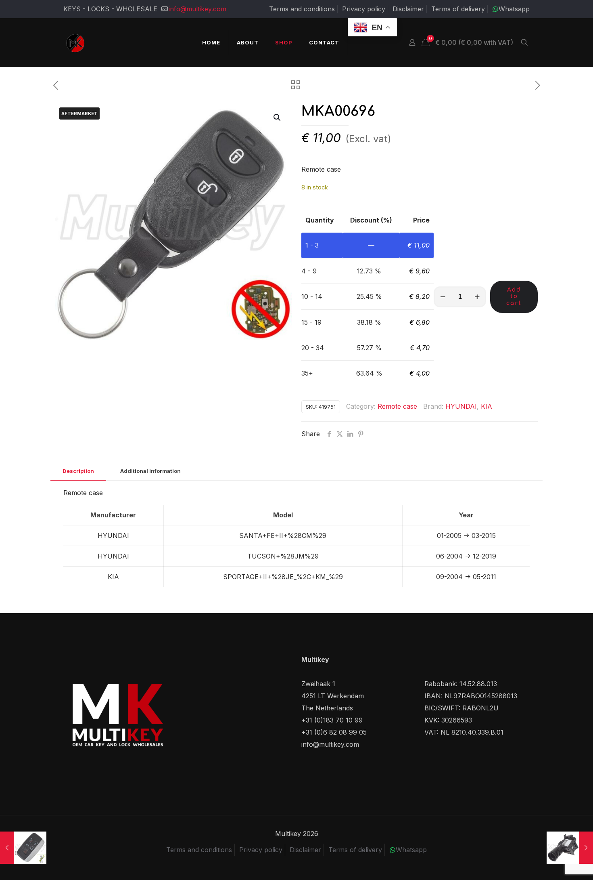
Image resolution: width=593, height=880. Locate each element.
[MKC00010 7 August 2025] (570, 848)
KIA (486, 406)
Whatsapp (514, 9)
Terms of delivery (458, 9)
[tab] (78, 471)
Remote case (397, 406)
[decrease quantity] (443, 296)
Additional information (150, 471)
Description (78, 471)
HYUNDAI (461, 406)
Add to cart (514, 297)
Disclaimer (408, 9)
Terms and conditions (302, 9)
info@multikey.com (197, 9)
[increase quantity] (477, 296)
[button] (277, 117)
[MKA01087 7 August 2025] (23, 848)
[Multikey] (75, 42)
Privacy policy (363, 9)
